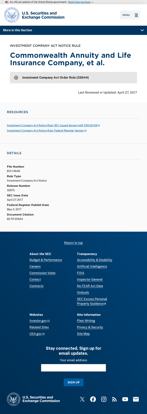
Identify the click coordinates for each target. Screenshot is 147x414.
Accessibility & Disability (94, 260)
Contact (35, 279)
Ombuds (83, 292)
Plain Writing (86, 321)
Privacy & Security (90, 327)
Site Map (83, 334)
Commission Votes (42, 273)
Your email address (73, 360)
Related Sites (39, 327)
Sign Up (74, 382)
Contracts (36, 286)
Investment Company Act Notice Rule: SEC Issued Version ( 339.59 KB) (52, 125)
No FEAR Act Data (90, 286)
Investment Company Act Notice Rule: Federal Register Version (45, 130)
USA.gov (35, 334)
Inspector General (90, 279)
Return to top (73, 243)
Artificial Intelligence (92, 266)
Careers (35, 266)
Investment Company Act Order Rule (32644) (55, 77)
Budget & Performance (45, 260)
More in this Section (17, 30)
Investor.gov (38, 321)
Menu (126, 14)
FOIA (80, 273)
